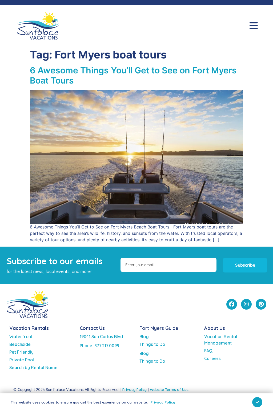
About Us (214, 328)
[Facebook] (231, 304)
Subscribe (245, 265)
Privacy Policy (134, 389)
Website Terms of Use (169, 389)
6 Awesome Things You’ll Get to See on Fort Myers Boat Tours (133, 75)
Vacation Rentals (29, 328)
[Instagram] (246, 304)
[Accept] (257, 402)
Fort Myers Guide (158, 328)
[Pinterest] (261, 304)
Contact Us (92, 328)
